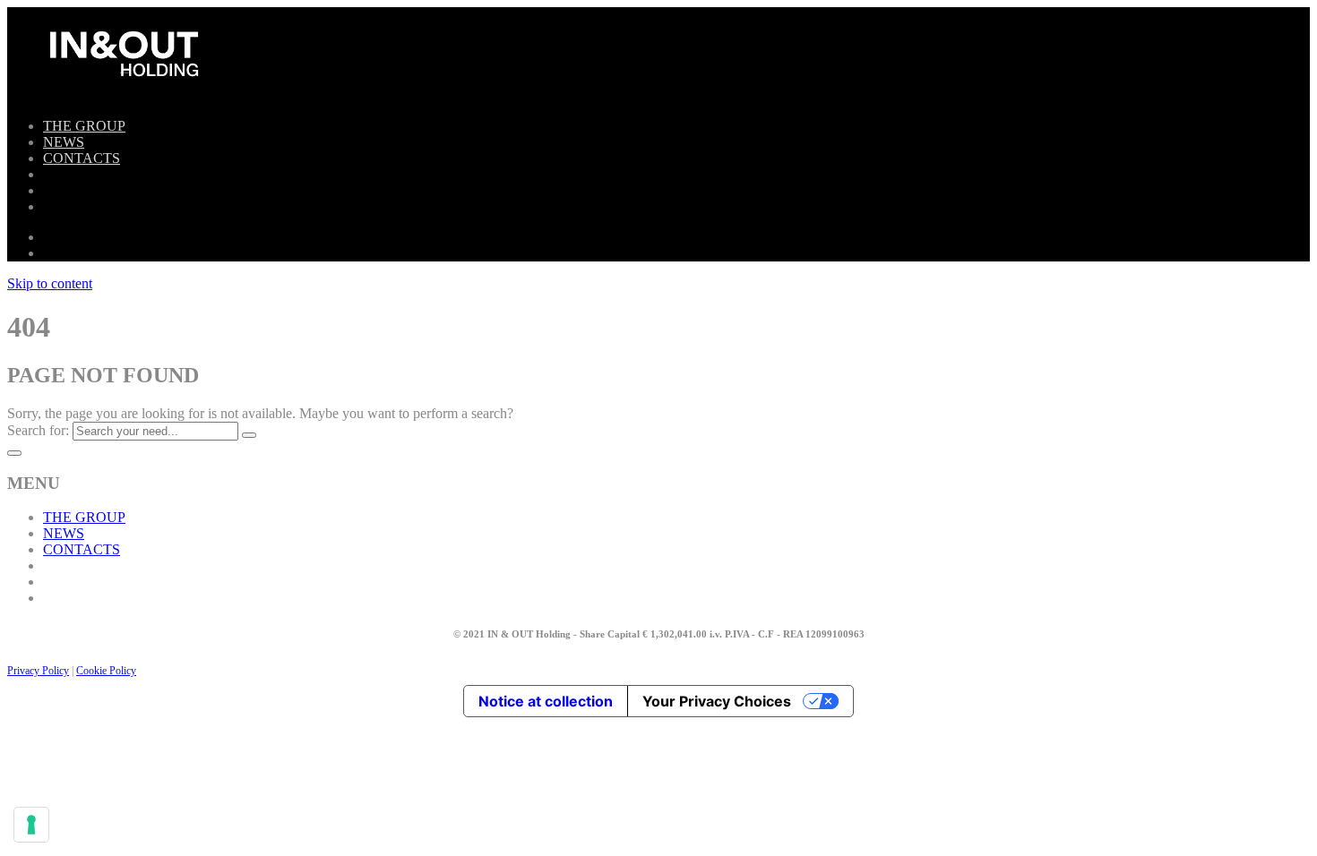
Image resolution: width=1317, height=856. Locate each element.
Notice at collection (545, 701)
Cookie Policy (106, 670)
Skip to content (49, 283)
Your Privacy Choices (716, 701)
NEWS (63, 142)
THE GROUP (84, 125)
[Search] (249, 435)
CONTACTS (81, 158)
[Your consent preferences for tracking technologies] (31, 825)
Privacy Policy (38, 670)
